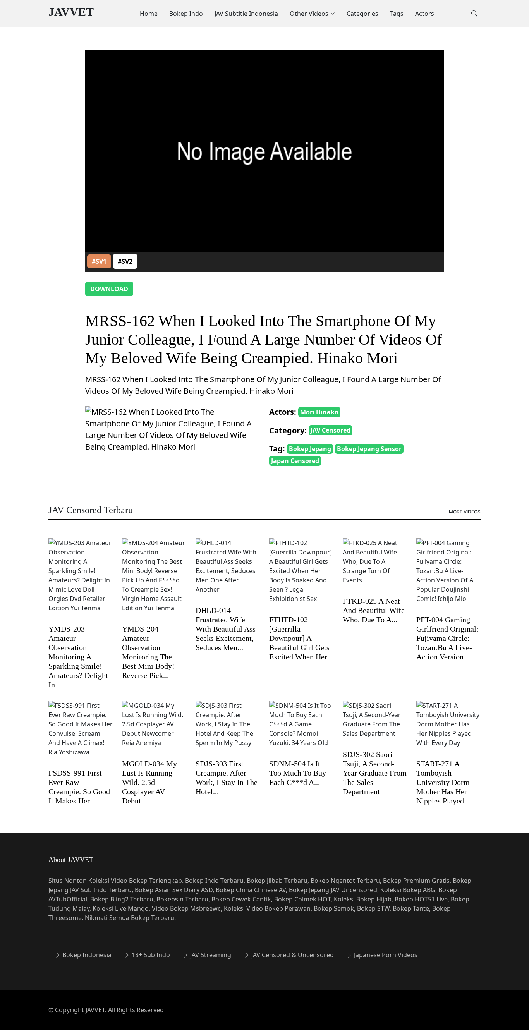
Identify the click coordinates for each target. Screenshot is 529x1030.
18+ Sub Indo (150, 955)
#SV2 (125, 261)
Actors (424, 13)
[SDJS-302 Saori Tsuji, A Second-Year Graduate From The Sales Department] (375, 725)
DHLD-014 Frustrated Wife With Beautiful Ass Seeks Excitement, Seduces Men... (226, 629)
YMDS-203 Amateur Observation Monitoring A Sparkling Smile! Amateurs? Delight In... (78, 657)
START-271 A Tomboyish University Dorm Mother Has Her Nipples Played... (443, 782)
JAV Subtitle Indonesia (246, 13)
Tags (397, 13)
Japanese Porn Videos (384, 955)
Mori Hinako (319, 412)
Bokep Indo (186, 13)
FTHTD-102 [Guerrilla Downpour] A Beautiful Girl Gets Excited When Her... (301, 638)
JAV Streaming (210, 955)
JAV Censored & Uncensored (292, 955)
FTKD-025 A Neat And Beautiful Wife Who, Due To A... (374, 610)
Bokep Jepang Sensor (369, 449)
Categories (362, 13)
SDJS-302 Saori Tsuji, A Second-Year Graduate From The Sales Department (375, 773)
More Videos (465, 512)
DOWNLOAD (109, 289)
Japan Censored (295, 461)
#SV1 (99, 261)
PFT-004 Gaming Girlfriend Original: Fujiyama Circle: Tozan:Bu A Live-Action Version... (447, 638)
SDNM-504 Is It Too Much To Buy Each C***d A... (297, 772)
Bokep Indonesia (86, 955)
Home (149, 13)
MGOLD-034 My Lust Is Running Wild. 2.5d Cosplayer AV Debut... (149, 782)
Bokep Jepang (310, 449)
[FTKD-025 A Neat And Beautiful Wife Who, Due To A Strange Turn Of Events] (375, 567)
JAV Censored (330, 430)
